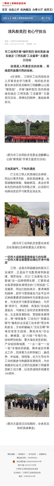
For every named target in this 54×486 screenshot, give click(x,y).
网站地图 (11, 454)
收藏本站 (42, 454)
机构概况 (25, 9)
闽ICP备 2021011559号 (27, 465)
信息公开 (14, 9)
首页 (4, 9)
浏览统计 (21, 454)
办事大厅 (37, 9)
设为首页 (32, 454)
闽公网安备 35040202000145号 (29, 461)
